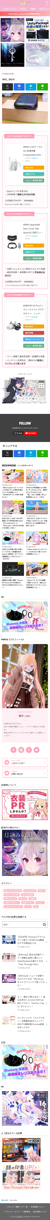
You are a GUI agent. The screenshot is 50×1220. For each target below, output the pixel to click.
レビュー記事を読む (34, 180)
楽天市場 (29, 332)
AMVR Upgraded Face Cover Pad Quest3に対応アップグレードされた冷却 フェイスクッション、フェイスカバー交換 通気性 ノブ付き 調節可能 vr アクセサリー (33, 229)
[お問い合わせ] (36, 750)
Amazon (29, 167)
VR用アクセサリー (12, 902)
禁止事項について (40, 1211)
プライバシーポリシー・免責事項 (17, 1211)
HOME (6, 1200)
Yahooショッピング (34, 339)
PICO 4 (41, 891)
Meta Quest (29, 891)
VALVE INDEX (27, 894)
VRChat (24, 9)
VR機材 (33, 9)
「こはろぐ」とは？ (10, 9)
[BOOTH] (21, 750)
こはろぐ (19, 1216)
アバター (40, 902)
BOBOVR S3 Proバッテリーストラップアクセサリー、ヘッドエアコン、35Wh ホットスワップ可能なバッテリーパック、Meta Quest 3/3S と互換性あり (33, 310)
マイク (28, 906)
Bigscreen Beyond (13, 891)
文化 (36, 906)
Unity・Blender (11, 894)
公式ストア (30, 174)
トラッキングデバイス (13, 906)
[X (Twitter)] (29, 750)
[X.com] (18, 433)
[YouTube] (30, 433)
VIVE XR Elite (10, 898)
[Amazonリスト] (13, 750)
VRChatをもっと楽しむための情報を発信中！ (25, 14)
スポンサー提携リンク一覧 (17, 1207)
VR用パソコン (27, 902)
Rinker (34, 158)
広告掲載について (37, 1207)
